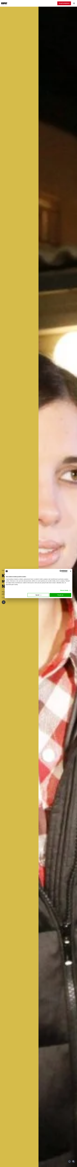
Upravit (37, 595)
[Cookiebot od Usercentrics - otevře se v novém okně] (60, 571)
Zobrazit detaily (64, 590)
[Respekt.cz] (4, 3)
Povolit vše (60, 595)
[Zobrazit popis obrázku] (69, 1161)
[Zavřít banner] (70, 571)
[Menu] (74, 3)
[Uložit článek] (3, 602)
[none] (73, 1161)
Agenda (4, 570)
